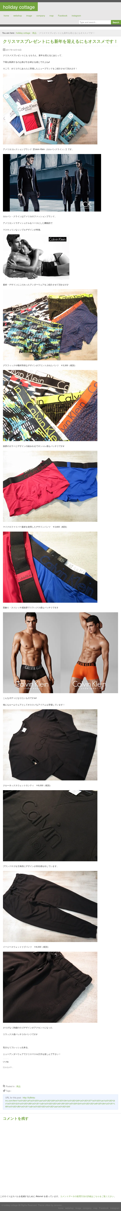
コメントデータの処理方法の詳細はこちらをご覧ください (87, 1196)
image (29, 15)
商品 (34, 32)
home (6, 15)
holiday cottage (19, 6)
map (51, 15)
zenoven (58, 1205)
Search (116, 22)
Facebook (62, 15)
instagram (76, 15)
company (40, 15)
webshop (17, 15)
